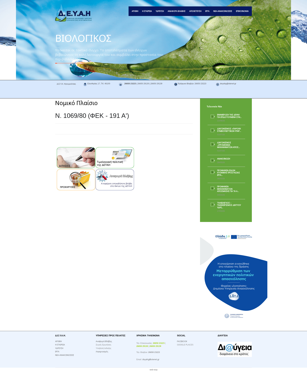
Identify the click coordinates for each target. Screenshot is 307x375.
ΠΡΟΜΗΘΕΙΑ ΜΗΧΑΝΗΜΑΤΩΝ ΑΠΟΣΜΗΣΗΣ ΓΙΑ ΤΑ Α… (228, 189)
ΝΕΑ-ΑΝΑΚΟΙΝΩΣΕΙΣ (222, 11)
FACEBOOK (182, 341)
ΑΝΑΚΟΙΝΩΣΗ (223, 158)
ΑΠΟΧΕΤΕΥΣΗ (195, 11)
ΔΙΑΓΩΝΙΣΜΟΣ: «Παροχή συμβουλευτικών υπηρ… (229, 129)
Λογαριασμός (102, 351)
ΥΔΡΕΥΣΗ (160, 11)
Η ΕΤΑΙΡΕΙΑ (147, 11)
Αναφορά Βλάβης (176, 11)
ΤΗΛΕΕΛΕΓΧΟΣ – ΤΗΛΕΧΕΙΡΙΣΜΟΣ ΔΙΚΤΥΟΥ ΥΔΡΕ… (229, 205)
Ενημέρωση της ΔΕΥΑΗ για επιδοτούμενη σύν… (229, 115)
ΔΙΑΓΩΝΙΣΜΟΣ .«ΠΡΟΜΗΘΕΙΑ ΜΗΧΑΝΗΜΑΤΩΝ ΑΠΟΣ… (228, 145)
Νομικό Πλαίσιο (76, 103)
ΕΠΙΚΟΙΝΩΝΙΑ (242, 11)
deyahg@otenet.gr (150, 359)
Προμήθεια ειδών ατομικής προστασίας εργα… (228, 172)
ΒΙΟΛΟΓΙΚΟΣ (83, 37)
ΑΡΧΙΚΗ (135, 11)
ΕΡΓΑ (207, 11)
